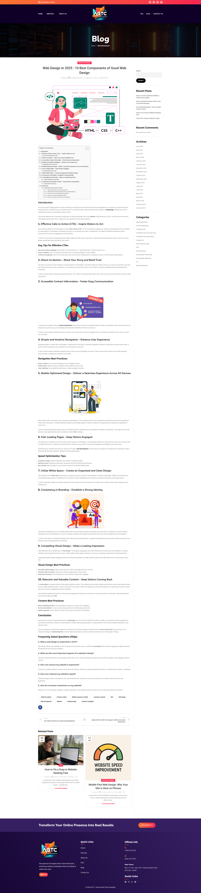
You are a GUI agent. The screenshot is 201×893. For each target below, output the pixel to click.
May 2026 (139, 150)
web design (71, 620)
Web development (46, 701)
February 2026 (141, 161)
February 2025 (141, 204)
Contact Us (85, 873)
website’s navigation (88, 701)
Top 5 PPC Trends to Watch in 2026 (147, 118)
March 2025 (140, 201)
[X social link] (153, 2)
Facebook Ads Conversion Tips (146, 233)
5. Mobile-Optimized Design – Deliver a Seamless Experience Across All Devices (65, 166)
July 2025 (139, 186)
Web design (122, 697)
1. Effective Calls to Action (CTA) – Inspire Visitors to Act (58, 153)
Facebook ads (140, 229)
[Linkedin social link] (161, 2)
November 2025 (141, 172)
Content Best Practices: (50, 183)
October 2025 (140, 175)
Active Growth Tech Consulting (64, 777)
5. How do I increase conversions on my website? (58, 197)
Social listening (141, 251)
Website (59, 701)
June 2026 (139, 146)
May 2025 (139, 193)
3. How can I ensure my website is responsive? (57, 193)
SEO (75, 432)
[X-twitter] (132, 882)
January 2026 (140, 164)
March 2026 (140, 157)
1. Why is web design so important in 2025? (57, 189)
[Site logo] (100, 14)
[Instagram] (129, 882)
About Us (84, 858)
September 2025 (141, 179)
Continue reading (60, 788)
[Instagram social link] (157, 2)
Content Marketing (142, 225)
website (92, 216)
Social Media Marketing (143, 258)
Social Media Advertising (144, 254)
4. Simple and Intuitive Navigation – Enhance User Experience (59, 162)
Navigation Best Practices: (50, 164)
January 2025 (140, 208)
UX (137, 262)
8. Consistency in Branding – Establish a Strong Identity (57, 175)
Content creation (62, 697)
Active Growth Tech (106, 629)
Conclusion (44, 186)
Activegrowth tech (76, 78)
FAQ (82, 863)
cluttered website (46, 697)
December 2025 (141, 168)
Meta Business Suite (142, 244)
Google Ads (140, 240)
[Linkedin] (135, 882)
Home (93, 46)
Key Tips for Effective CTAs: (50, 155)
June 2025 (139, 190)
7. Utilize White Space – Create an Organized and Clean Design (59, 173)
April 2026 (139, 153)
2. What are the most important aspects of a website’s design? (61, 191)
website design (71, 701)
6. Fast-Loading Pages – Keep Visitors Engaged (55, 168)
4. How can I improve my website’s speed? (56, 195)
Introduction (44, 151)
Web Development (104, 46)
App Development (142, 222)
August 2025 (140, 182)
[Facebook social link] (150, 2)
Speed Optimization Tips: (50, 171)
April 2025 (139, 197)
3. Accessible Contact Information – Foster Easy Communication (60, 160)
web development (57, 632)
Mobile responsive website (80, 697)
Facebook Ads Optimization (145, 236)
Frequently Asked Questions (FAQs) (53, 188)
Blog (82, 868)
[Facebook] (125, 882)
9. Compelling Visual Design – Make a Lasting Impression (58, 177)
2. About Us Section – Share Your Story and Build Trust (57, 158)
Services (84, 853)
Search (138, 71)
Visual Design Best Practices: (52, 179)
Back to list (84, 719)
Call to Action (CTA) (75, 229)
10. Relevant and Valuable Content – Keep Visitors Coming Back (60, 181)
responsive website (99, 697)
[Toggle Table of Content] (86, 148)
